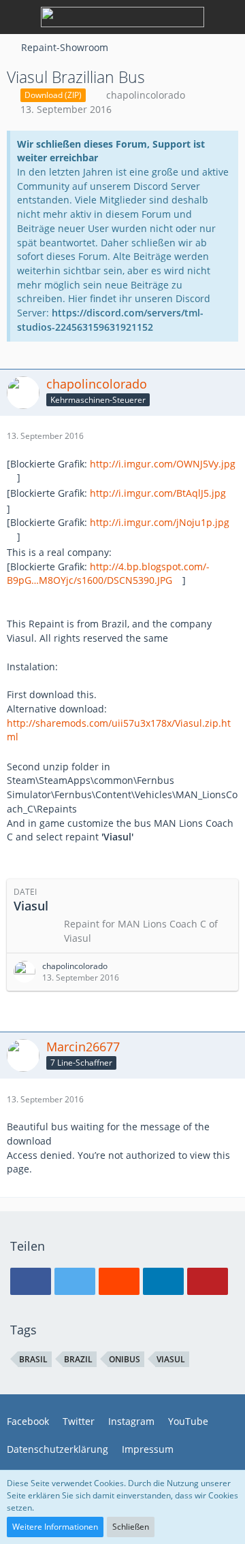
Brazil (78, 1359)
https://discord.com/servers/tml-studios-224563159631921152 (110, 319)
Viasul (171, 1359)
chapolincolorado (145, 94)
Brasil (33, 1359)
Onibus (124, 1359)
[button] (30, 1281)
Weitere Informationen (55, 1526)
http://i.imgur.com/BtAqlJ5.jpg (158, 493)
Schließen (130, 1526)
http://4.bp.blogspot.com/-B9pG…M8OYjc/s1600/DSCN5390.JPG (108, 573)
